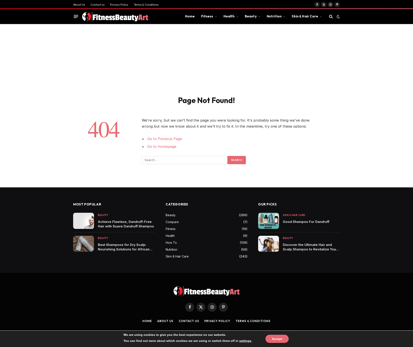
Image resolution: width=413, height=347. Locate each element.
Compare (172, 222)
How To (171, 242)
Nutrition (274, 16)
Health (229, 16)
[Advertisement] (206, 56)
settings (245, 340)
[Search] (331, 16)
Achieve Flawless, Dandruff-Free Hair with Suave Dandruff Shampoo (126, 224)
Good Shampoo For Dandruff (306, 222)
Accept (277, 339)
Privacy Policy (119, 4)
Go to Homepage (161, 146)
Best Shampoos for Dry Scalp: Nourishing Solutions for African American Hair (123, 247)
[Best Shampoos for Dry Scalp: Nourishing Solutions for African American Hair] (83, 244)
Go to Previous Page (164, 139)
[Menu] (76, 16)
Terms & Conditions (146, 4)
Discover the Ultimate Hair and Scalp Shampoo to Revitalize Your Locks (310, 247)
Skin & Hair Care (305, 16)
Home (190, 16)
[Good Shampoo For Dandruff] (268, 221)
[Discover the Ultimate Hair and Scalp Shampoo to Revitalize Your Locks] (268, 244)
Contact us (98, 4)
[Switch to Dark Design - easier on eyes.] (338, 16)
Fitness (207, 16)
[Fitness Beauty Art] (115, 16)
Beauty (251, 16)
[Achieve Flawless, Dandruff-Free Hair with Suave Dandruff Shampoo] (83, 221)
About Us (79, 4)
